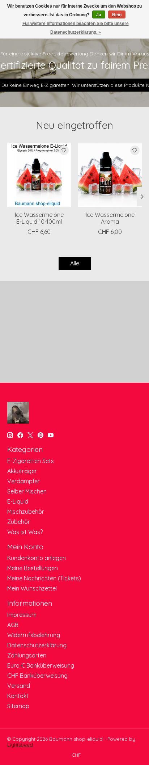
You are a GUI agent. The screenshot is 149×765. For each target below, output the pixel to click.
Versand (18, 685)
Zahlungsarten (26, 655)
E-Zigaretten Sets (30, 461)
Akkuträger (22, 471)
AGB (12, 625)
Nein (117, 14)
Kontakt (18, 695)
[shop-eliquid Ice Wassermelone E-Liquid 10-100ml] (39, 175)
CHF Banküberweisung (37, 675)
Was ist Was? (25, 531)
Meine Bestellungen (32, 568)
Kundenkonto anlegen (36, 558)
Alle (74, 263)
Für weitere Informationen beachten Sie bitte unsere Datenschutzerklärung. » (75, 28)
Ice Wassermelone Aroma (110, 218)
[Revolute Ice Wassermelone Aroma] (110, 175)
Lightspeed (20, 745)
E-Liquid (17, 501)
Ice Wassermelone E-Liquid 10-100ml (39, 218)
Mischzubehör (25, 511)
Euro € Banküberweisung (40, 665)
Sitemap (18, 706)
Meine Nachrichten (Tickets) (44, 578)
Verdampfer (23, 481)
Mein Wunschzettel (32, 588)
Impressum (22, 614)
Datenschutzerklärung (37, 645)
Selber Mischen (27, 491)
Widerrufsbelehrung (33, 635)
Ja (98, 14)
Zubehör (18, 521)
